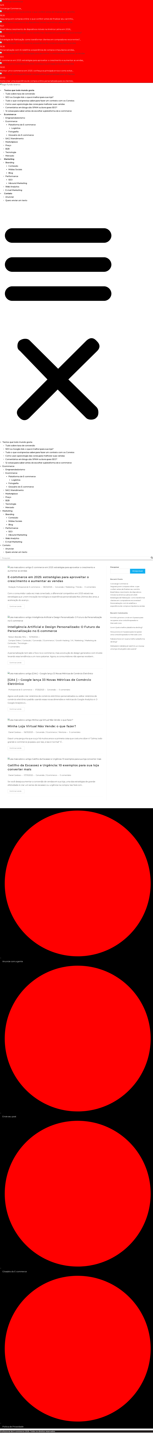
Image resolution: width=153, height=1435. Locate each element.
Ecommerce (10, 114)
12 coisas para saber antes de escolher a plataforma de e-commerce (38, 111)
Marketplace (11, 142)
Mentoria (62, 732)
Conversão (59, 587)
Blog (10, 173)
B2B (7, 149)
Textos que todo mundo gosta (19, 90)
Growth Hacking (62, 640)
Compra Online (14, 640)
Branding (9, 162)
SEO (10, 180)
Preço (8, 145)
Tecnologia (10, 152)
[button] (58, 321)
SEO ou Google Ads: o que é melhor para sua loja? (29, 97)
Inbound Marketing (17, 183)
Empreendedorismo (15, 118)
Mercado (9, 156)
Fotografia (13, 132)
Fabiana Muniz (115, 639)
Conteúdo (13, 166)
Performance (11, 176)
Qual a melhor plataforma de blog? (129, 627)
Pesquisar (114, 567)
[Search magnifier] (151, 557)
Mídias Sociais (15, 169)
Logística (15, 128)
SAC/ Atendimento (14, 138)
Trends (79, 587)
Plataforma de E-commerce (22, 125)
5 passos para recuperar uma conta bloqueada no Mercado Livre (126, 620)
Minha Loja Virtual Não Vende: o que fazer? (42, 726)
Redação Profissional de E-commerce (24, 587)
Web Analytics (12, 187)
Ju (111, 627)
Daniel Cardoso (14, 732)
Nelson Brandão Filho (17, 637)
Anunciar (9, 197)
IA (72, 640)
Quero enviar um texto (16, 200)
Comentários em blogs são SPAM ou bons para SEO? (31, 107)
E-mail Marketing (13, 190)
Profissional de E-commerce (20, 690)
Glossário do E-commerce (21, 135)
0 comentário (90, 587)
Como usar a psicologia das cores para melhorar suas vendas (35, 104)
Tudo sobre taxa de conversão (20, 94)
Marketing (9, 159)
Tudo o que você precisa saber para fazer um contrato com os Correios (39, 101)
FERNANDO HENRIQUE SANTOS (122, 646)
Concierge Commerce (119, 584)
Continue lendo (17, 606)
